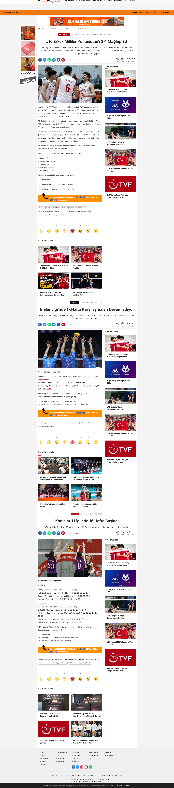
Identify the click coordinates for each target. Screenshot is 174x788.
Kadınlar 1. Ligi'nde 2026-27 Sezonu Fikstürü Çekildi (51, 715)
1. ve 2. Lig (43, 752)
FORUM (66, 775)
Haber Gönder (76, 775)
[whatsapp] (49, 60)
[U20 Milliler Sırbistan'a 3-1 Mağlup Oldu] (86, 281)
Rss (52, 775)
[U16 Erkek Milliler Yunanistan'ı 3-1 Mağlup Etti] (70, 84)
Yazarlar (166, 13)
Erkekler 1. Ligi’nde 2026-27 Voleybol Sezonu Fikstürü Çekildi (87, 715)
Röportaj (43, 762)
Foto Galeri (152, 13)
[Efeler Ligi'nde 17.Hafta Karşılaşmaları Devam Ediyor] (70, 349)
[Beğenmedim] (65, 227)
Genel (57, 755)
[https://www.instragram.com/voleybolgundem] (81, 767)
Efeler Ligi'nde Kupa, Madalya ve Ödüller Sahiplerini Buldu (86, 478)
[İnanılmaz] (88, 227)
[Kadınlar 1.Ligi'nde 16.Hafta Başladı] (70, 557)
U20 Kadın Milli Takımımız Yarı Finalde (85, 267)
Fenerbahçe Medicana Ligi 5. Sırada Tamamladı (85, 505)
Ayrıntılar (120, 785)
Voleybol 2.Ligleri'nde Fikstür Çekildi (52, 742)
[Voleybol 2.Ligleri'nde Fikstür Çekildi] (53, 729)
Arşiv (90, 759)
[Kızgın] (72, 227)
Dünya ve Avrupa (61, 752)
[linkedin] (58, 60)
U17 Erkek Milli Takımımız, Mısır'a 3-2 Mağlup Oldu (54, 267)
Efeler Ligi (43, 755)
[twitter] (44, 60)
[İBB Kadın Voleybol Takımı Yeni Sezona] (86, 729)
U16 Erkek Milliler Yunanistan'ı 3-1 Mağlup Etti (73, 29)
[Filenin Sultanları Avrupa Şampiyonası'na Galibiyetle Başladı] (53, 281)
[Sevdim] (57, 227)
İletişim (90, 775)
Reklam (108, 775)
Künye (84, 775)
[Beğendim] (41, 227)
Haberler (44, 29)
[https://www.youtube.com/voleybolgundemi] (86, 767)
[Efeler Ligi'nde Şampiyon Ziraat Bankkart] (53, 492)
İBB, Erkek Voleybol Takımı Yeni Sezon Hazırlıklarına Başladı (53, 478)
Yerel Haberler (93, 752)
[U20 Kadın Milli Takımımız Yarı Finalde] (86, 254)
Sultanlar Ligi (59, 762)
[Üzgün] (96, 227)
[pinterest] (63, 60)
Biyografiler (75, 762)
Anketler (108, 752)
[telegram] (54, 60)
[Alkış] (49, 227)
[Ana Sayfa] (39, 29)
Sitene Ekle (59, 775)
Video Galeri (138, 13)
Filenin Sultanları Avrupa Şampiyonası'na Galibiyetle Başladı (51, 294)
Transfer (42, 765)
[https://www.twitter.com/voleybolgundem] (77, 767)
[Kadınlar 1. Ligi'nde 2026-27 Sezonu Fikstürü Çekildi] (53, 702)
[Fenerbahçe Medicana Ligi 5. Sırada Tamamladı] (86, 492)
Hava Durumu (110, 755)
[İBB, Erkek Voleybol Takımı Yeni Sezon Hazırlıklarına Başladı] (53, 465)
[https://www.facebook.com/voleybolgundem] (73, 767)
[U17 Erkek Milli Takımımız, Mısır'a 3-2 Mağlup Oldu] (53, 254)
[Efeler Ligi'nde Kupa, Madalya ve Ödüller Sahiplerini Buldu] (86, 465)
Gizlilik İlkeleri (117, 775)
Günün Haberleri (94, 755)
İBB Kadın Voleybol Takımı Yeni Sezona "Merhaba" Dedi (85, 742)
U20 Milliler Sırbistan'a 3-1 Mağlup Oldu (84, 294)
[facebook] (40, 60)
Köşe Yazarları (76, 759)
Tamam (127, 785)
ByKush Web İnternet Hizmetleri (81, 783)
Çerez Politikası (99, 775)
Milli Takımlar (53, 29)
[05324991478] (90, 767)
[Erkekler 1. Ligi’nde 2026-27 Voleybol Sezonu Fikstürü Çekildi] (86, 702)
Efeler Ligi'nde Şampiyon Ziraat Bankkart (53, 505)
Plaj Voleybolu (60, 759)
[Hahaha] (80, 227)
